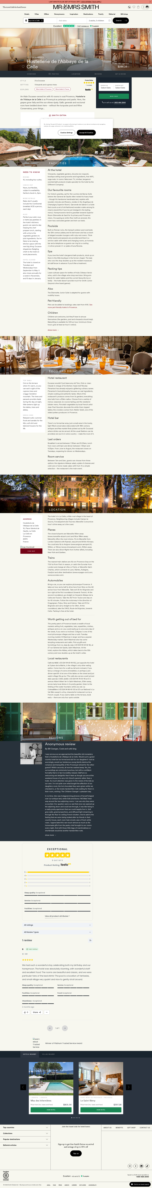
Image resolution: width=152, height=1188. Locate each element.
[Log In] (145, 7)
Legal (48, 1185)
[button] (129, 7)
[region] (77, 129)
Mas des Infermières (41, 1100)
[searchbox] (51, 20)
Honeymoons (59, 14)
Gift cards (82, 1185)
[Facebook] (136, 1166)
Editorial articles (9, 1145)
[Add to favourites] (23, 66)
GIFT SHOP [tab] (131, 1128)
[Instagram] (130, 1166)
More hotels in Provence (44, 89)
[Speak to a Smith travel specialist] (129, 7)
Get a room (120, 74)
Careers (74, 1185)
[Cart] (138, 7)
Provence (31, 57)
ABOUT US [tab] (107, 1128)
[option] (51, 1088)
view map (31, 551)
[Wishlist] (134, 7)
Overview (31, 74)
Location (76, 74)
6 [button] (82, 1118)
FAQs (54, 1185)
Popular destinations (11, 1139)
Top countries (8, 1127)
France (40, 57)
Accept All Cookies (86, 133)
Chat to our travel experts (141, 1184)
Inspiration (74, 14)
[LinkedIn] (141, 1166)
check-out (119, 85)
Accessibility (92, 1185)
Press (60, 1185)
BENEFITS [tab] (119, 1128)
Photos (55, 74)
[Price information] (128, 67)
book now (114, 96)
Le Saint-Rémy (87, 1100)
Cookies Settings (66, 133)
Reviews (98, 74)
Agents (67, 1185)
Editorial (112, 14)
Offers (46, 14)
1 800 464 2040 (120, 103)
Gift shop (124, 14)
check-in (104, 85)
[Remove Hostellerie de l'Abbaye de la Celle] (42, 20)
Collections (7, 1133)
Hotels (26, 14)
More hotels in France (62, 89)
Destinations (88, 14)
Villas (37, 14)
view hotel (51, 1110)
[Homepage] (76, 7)
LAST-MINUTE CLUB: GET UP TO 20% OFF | (75, 2)
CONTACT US (145, 1128)
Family (100, 14)
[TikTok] (147, 1166)
